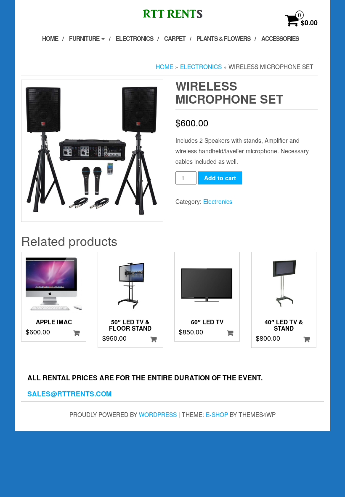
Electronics (134, 38)
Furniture (85, 38)
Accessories (280, 38)
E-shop (217, 414)
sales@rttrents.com (69, 393)
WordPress (158, 414)
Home (50, 38)
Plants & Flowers (223, 38)
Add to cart (220, 178)
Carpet (175, 38)
